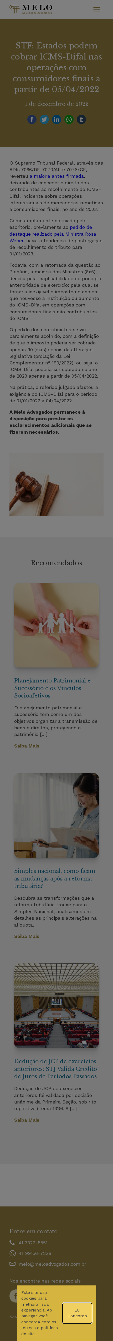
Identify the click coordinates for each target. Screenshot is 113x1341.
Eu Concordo (77, 1313)
